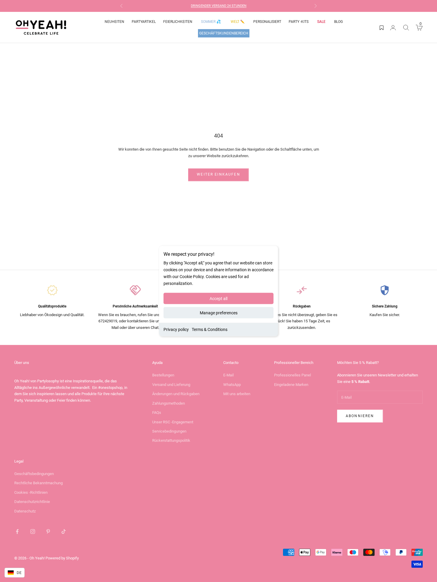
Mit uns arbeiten (236, 394)
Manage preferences (219, 312)
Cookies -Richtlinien (31, 492)
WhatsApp (232, 384)
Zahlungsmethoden (168, 403)
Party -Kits (299, 22)
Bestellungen (163, 375)
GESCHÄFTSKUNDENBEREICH (223, 33)
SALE (321, 22)
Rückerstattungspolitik (171, 440)
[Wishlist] (381, 27)
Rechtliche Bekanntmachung (38, 483)
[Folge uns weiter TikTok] (64, 531)
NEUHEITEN (114, 22)
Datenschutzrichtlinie (32, 501)
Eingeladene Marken (291, 384)
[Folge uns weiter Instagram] (33, 531)
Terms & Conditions (209, 329)
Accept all (218, 298)
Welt (238, 22)
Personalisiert (267, 22)
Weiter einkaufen (218, 174)
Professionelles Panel (292, 375)
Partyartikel (144, 22)
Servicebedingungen (169, 431)
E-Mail (228, 375)
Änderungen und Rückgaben (175, 394)
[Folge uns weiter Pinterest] (48, 531)
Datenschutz (25, 511)
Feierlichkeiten (177, 22)
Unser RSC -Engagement (172, 422)
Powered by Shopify (62, 558)
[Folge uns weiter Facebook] (17, 531)
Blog (338, 22)
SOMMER (211, 22)
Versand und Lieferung (171, 384)
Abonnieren (360, 416)
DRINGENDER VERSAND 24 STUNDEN (218, 6)
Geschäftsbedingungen (34, 473)
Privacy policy (176, 329)
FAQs (156, 412)
